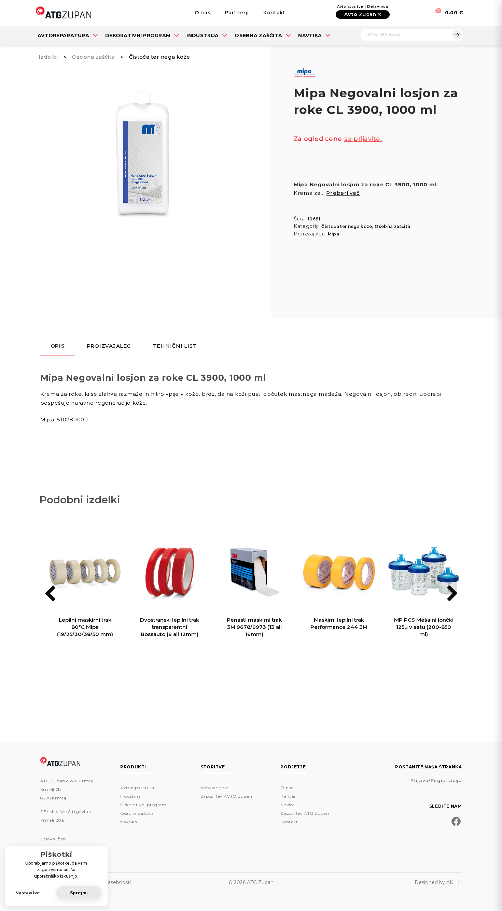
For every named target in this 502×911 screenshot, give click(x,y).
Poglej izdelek (85, 663)
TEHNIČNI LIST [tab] (175, 346)
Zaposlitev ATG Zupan (304, 813)
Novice (287, 804)
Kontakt (274, 13)
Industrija (202, 35)
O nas (203, 13)
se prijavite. (363, 139)
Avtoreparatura (63, 35)
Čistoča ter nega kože (159, 56)
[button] (452, 594)
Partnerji (237, 13)
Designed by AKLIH (438, 882)
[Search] (457, 35)
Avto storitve (214, 787)
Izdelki (48, 56)
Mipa (333, 233)
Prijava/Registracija (436, 780)
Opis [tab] (58, 346)
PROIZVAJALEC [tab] (109, 346)
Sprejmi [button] (79, 892)
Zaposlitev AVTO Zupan (226, 796)
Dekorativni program (137, 35)
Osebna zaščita (258, 35)
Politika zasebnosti (108, 882)
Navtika (310, 35)
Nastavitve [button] (27, 892)
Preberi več (343, 193)
